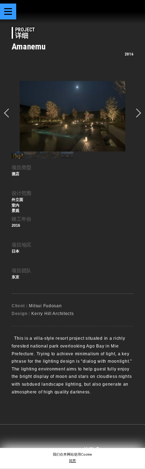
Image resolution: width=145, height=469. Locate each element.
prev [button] (8, 113)
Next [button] (136, 113)
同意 (72, 461)
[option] (72, 116)
